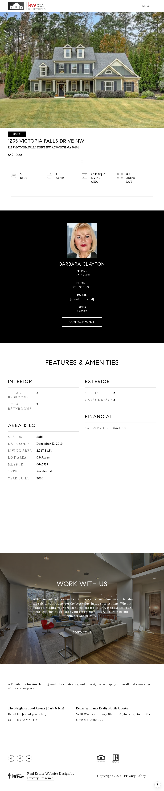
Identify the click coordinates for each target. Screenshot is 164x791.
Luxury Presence (40, 778)
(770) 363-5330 (82, 287)
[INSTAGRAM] (11, 758)
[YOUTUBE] (29, 758)
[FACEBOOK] (20, 758)
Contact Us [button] (82, 632)
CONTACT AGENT (82, 321)
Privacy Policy (135, 776)
